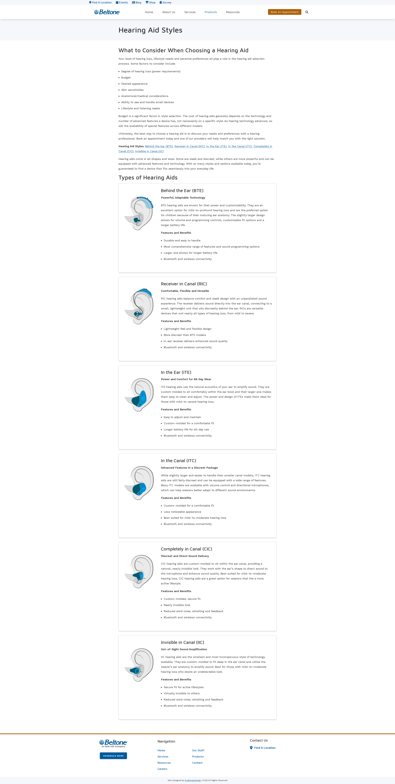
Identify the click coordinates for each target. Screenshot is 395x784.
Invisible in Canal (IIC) (149, 151)
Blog (138, 2)
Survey (166, 2)
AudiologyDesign (193, 780)
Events (123, 2)
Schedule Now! (113, 756)
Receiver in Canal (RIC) (190, 146)
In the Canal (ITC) (240, 146)
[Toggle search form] (307, 12)
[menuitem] (149, 12)
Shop (152, 2)
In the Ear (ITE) (216, 146)
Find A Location (265, 747)
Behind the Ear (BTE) (159, 146)
